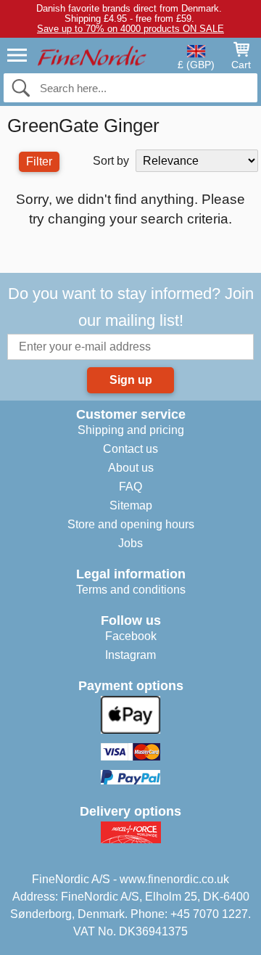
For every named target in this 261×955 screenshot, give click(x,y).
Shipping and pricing (131, 430)
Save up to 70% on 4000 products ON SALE (130, 28)
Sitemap (130, 505)
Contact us (130, 449)
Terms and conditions (131, 589)
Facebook (131, 636)
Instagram (130, 655)
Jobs (130, 543)
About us (131, 468)
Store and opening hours (130, 524)
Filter (39, 161)
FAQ (130, 486)
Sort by (111, 161)
